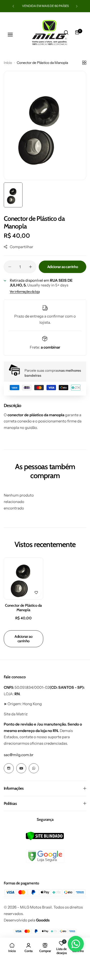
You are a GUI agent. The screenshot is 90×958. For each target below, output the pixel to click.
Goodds (43, 920)
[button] (13, 6)
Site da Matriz (16, 714)
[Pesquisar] (66, 32)
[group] (45, 125)
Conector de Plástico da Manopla (23, 607)
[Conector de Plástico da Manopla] (23, 578)
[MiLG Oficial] (25, 32)
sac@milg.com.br (19, 754)
